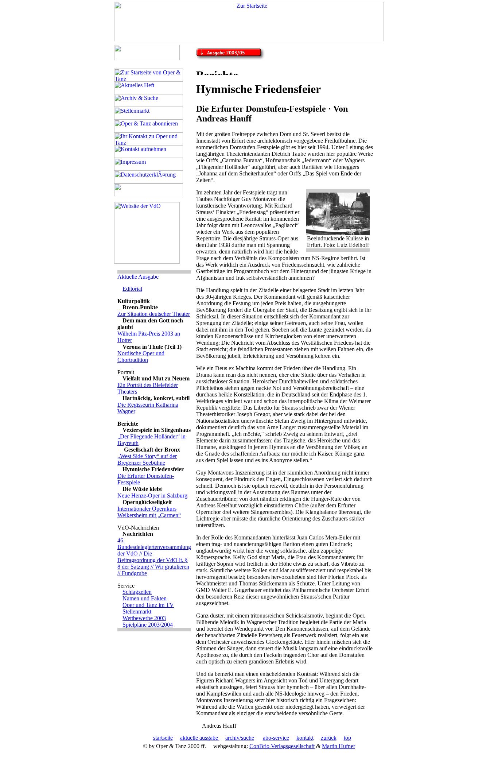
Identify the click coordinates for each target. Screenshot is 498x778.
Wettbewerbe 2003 (144, 618)
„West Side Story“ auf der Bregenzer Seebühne (147, 459)
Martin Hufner (338, 746)
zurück (328, 738)
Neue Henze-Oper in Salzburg (152, 495)
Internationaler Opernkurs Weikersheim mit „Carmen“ (149, 512)
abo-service (276, 738)
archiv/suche (239, 738)
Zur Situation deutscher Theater (153, 314)
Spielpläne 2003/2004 (147, 625)
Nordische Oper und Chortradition (140, 356)
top (347, 738)
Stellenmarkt (136, 611)
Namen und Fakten (144, 598)
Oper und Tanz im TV (148, 605)
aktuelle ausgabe (199, 738)
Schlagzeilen (137, 592)
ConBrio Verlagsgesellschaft (282, 746)
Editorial (132, 289)
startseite (163, 738)
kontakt (305, 738)
